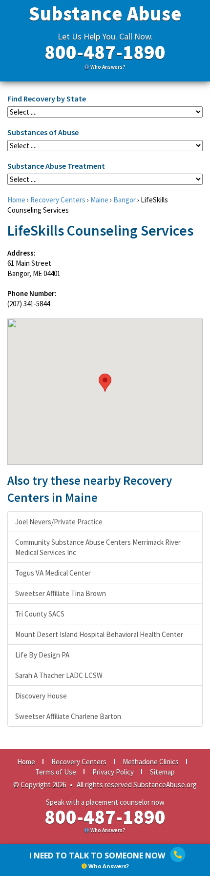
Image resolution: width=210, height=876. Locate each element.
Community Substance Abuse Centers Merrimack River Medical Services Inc (98, 547)
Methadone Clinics (151, 761)
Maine (99, 199)
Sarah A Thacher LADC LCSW (59, 675)
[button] (105, 383)
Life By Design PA (42, 654)
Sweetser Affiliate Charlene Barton (68, 716)
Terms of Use (55, 771)
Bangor (124, 199)
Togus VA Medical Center (53, 572)
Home (16, 199)
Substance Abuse (105, 13)
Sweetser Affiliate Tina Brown (60, 593)
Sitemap (162, 771)
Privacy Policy (113, 771)
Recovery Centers (57, 199)
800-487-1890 (105, 52)
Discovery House (41, 695)
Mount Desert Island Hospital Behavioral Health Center (99, 634)
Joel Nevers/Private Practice (59, 521)
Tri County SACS (39, 613)
